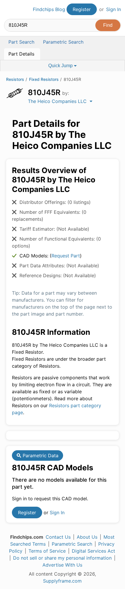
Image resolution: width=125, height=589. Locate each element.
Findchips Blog (49, 9)
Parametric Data (39, 455)
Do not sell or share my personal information (62, 558)
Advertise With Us (62, 565)
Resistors (15, 79)
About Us (87, 537)
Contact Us (58, 537)
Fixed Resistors (44, 79)
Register (82, 9)
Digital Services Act (93, 551)
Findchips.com (9, 10)
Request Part (65, 256)
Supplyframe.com (62, 581)
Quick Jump (61, 65)
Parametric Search (72, 544)
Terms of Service (47, 551)
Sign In (113, 9)
